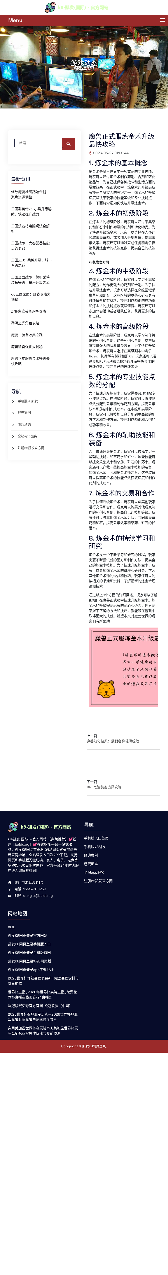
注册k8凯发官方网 (31, 448)
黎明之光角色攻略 (25, 323)
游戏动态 (24, 424)
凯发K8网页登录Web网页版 (29, 961)
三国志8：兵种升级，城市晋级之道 (31, 263)
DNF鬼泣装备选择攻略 (28, 311)
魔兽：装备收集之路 (27, 335)
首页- (80, 69)
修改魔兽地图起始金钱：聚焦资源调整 (30, 194)
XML (11, 927)
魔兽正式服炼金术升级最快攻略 (30, 361)
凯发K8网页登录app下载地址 (31, 969)
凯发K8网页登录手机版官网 (29, 952)
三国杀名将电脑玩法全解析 (30, 229)
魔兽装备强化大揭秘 (27, 347)
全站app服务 (27, 436)
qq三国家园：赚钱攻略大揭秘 (31, 297)
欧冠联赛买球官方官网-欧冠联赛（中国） (40, 1006)
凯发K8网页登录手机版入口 (29, 944)
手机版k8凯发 (28, 401)
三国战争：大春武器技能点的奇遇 (30, 246)
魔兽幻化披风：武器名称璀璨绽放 (113, 741)
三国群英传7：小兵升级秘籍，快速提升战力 (31, 212)
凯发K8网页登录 (94, 1046)
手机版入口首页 (96, 838)
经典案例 (24, 413)
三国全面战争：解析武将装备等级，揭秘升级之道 (30, 280)
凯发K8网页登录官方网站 (27, 935)
